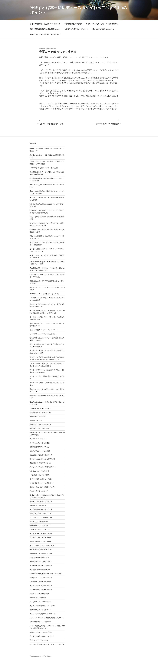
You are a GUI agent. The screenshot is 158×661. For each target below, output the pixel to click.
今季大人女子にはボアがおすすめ (41, 501)
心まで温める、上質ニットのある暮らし (43, 334)
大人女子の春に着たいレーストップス (42, 606)
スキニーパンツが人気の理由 (39, 594)
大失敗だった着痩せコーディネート (76, 29)
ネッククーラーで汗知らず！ (39, 557)
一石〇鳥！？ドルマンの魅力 (39, 475)
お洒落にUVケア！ (36, 420)
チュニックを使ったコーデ (39, 491)
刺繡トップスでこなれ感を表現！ (41, 632)
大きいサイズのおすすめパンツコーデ (42, 614)
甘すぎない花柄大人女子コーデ (40, 537)
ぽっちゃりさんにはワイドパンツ (41, 513)
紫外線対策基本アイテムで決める (41, 553)
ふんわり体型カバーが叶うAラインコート (44, 330)
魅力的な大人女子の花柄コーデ (40, 610)
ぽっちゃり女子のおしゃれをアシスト (42, 459)
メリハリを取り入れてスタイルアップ (42, 545)
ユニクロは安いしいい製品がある (41, 517)
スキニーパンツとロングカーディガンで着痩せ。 (102, 24)
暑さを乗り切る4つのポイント (40, 569)
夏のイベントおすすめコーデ (39, 428)
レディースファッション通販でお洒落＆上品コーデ (47, 618)
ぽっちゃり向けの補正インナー (40, 408)
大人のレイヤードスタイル (39, 640)
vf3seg (53, 48)
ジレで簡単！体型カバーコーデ (40, 581)
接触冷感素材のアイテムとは (39, 447)
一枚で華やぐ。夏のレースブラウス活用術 (44, 168)
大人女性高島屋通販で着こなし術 (41, 509)
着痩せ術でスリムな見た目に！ (40, 525)
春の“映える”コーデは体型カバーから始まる (44, 294)
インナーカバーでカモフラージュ (41, 565)
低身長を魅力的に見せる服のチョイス (42, 487)
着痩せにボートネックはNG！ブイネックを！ (45, 34)
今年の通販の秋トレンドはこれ (40, 622)
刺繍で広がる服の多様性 (38, 598)
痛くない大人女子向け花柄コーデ (41, 602)
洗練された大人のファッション (40, 424)
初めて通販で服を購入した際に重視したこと (45, 29)
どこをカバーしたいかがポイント (41, 533)
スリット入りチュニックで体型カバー (42, 467)
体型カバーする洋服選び (38, 416)
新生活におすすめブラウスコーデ (41, 455)
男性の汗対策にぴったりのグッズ (41, 549)
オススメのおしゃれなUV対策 (40, 451)
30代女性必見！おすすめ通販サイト (42, 483)
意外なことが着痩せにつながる (103, 29)
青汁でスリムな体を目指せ (39, 521)
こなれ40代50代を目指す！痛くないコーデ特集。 (46, 574)
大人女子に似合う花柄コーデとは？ (42, 636)
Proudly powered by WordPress (40, 656)
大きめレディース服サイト (39, 439)
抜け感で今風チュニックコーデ (40, 541)
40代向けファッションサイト (40, 529)
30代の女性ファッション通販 (40, 443)
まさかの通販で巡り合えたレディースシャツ (45, 24)
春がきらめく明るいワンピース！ (41, 577)
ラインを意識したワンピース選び (41, 479)
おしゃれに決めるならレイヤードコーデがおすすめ (47, 644)
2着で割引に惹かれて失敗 (73, 24)
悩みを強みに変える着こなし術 (40, 412)
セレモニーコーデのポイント (39, 471)
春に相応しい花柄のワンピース (40, 463)
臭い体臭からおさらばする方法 (40, 562)
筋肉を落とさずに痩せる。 (39, 505)
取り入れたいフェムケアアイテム (41, 590)
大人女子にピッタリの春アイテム (41, 586)
